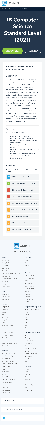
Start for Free (6, 297)
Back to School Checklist (9, 364)
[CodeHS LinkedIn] (20, 252)
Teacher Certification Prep (9, 343)
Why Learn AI (6, 358)
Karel (26, 328)
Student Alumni (6, 393)
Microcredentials (7, 346)
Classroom (5, 309)
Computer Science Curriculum (11, 273)
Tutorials (27, 297)
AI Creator (5, 281)
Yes (26, 361)
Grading (4, 312)
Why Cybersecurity (7, 356)
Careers (27, 374)
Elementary (28, 283)
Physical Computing (31, 354)
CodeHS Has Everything (32, 332)
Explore (31, 8)
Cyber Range (6, 287)
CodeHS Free (6, 271)
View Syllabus (12, 51)
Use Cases (28, 257)
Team (26, 372)
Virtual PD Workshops (8, 338)
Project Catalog (29, 278)
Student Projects (7, 387)
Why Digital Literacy (8, 361)
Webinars (4, 385)
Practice (27, 294)
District (27, 260)
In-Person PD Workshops (9, 335)
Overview (33, 51)
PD (2, 330)
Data (3, 315)
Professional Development (9, 279)
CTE (26, 268)
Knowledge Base (7, 382)
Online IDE (5, 265)
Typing (4, 284)
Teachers (27, 265)
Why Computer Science (9, 353)
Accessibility (28, 390)
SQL (26, 325)
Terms (26, 382)
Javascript (28, 312)
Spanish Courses (30, 289)
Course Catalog (17, 8)
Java (26, 317)
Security (27, 387)
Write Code (5, 317)
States (4, 369)
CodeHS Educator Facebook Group (15, 409)
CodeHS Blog (6, 377)
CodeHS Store (10, 418)
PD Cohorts (5, 340)
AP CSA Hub (28, 302)
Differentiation (29, 340)
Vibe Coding (28, 359)
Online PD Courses (7, 333)
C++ (26, 322)
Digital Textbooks (30, 299)
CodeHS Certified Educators (13, 401)
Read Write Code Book (8, 379)
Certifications (6, 276)
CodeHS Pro (5, 268)
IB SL (25, 8)
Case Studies (6, 366)
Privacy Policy (29, 385)
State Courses (29, 286)
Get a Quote (5, 299)
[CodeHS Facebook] (15, 252)
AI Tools (4, 322)
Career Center (6, 390)
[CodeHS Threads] (30, 252)
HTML (27, 320)
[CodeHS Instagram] (17, 252)
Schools (27, 263)
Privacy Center (29, 377)
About (27, 369)
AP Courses (28, 281)
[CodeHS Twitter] (27, 252)
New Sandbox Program (33, 309)
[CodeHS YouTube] (23, 252)
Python (27, 315)
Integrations (5, 320)
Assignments (5, 307)
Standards (28, 291)
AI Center (28, 379)
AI (25, 335)
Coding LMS (5, 263)
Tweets (4, 374)
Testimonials (5, 372)
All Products (5, 260)
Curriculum (8, 8)
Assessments (29, 346)
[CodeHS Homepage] (11, 3)
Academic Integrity (7, 325)
